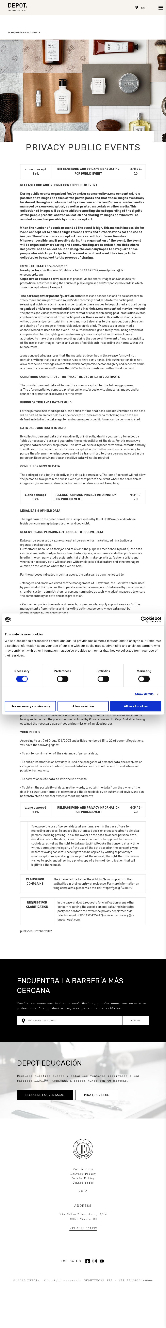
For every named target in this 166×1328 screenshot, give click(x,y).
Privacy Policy (83, 1173)
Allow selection (83, 706)
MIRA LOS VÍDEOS (96, 1095)
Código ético (83, 1182)
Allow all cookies (136, 706)
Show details (144, 694)
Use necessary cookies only (30, 706)
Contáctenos (83, 1169)
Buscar (135, 1020)
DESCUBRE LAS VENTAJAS (45, 1095)
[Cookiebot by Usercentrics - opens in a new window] (143, 620)
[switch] (62, 679)
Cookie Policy (83, 1178)
